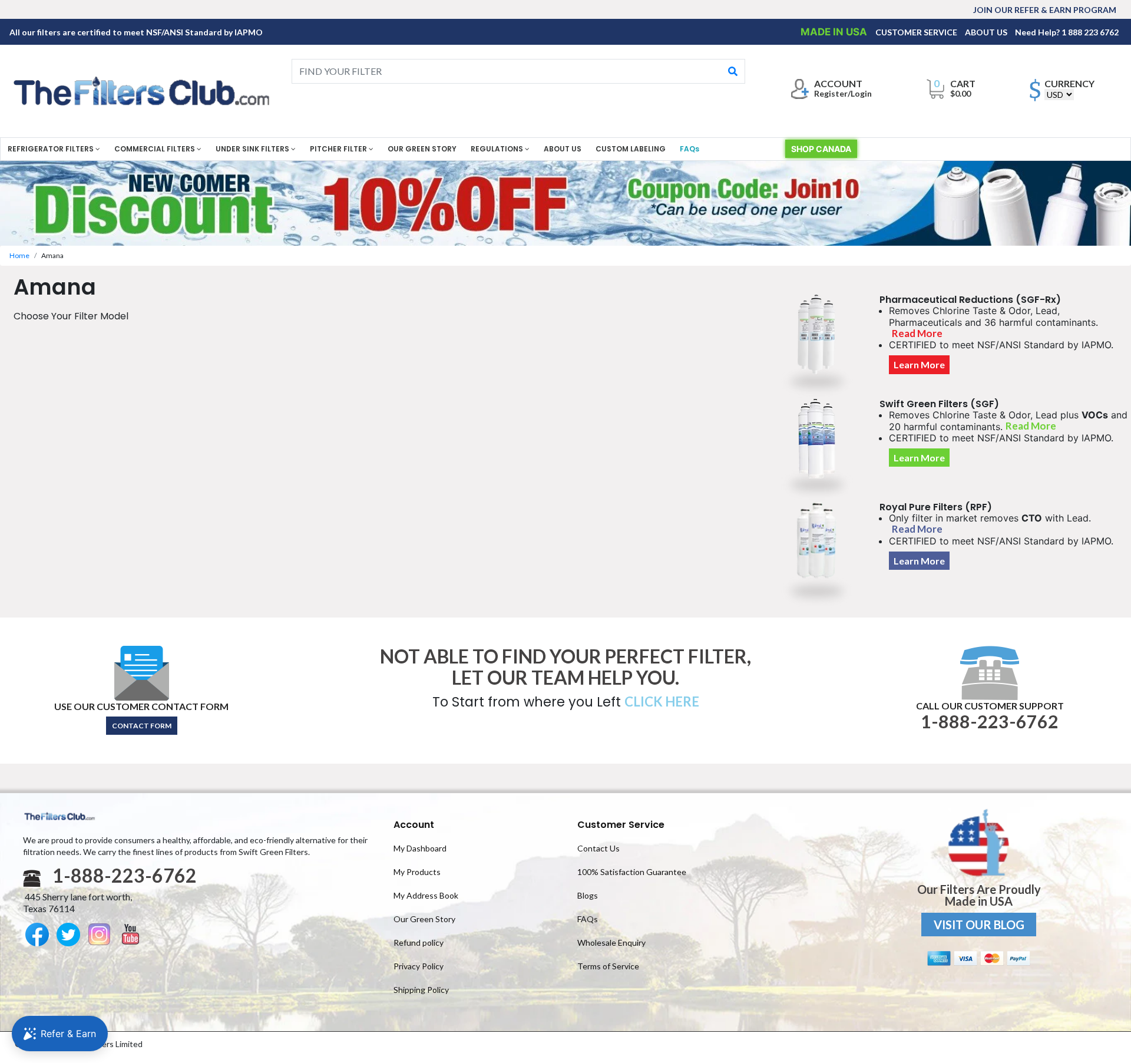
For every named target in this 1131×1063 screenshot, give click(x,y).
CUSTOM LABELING (631, 149)
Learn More (919, 364)
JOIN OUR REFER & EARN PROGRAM (1044, 10)
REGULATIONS (498, 149)
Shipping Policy (421, 990)
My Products (417, 872)
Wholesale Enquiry (611, 942)
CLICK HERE (661, 701)
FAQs (689, 149)
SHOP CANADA (821, 149)
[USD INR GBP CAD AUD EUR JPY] (1059, 94)
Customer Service (620, 824)
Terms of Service (608, 966)
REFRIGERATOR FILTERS (51, 149)
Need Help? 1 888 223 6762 (1067, 32)
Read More (917, 333)
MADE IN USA (835, 32)
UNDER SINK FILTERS (253, 149)
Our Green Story (424, 919)
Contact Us (598, 848)
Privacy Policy (418, 966)
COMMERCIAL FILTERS (155, 149)
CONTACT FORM (141, 725)
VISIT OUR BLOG (979, 924)
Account (413, 824)
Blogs (587, 895)
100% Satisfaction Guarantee (631, 872)
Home (19, 255)
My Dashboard (420, 848)
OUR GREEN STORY (422, 149)
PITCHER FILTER (339, 149)
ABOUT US (987, 32)
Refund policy (418, 942)
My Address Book (425, 895)
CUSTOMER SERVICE (917, 32)
